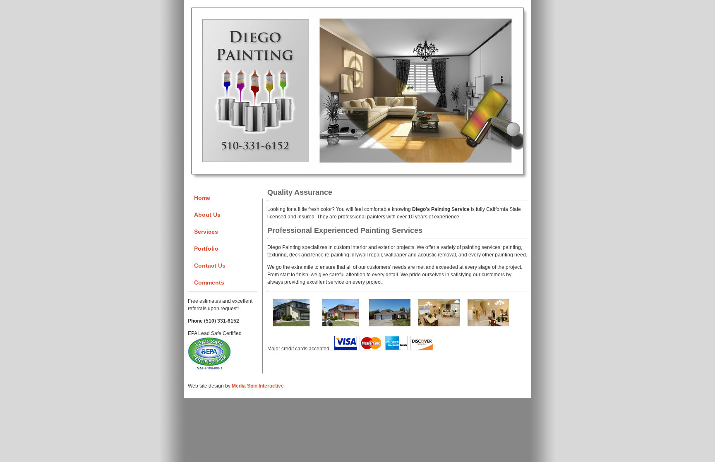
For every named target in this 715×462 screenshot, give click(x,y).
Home (202, 197)
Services (206, 231)
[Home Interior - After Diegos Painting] (488, 327)
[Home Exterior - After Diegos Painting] (341, 327)
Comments (209, 282)
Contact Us (210, 265)
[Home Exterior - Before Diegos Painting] (291, 327)
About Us (207, 214)
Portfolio (206, 248)
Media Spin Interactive (258, 386)
